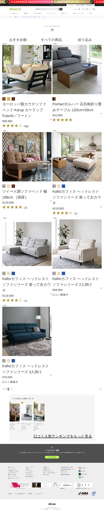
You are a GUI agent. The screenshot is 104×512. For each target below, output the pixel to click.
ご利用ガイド (46, 467)
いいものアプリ (29, 474)
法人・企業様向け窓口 (20, 493)
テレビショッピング (51, 13)
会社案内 (10, 493)
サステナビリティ (39, 493)
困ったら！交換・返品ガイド (49, 472)
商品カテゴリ (15, 13)
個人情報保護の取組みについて (68, 469)
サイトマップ (64, 472)
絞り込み (85, 40)
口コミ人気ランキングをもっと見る (62, 436)
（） (26, 125)
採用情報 (30, 493)
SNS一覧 (28, 469)
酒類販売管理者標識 (65, 474)
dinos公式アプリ (29, 472)
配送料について (46, 469)
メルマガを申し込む (52, 457)
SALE (90, 13)
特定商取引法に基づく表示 (67, 467)
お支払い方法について (48, 470)
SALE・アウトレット (30, 467)
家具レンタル (64, 13)
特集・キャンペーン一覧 (78, 13)
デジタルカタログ (12, 472)
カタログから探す (37, 13)
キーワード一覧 (29, 470)
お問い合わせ (46, 474)
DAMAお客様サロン (30, 476)
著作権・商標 (64, 470)
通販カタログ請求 (12, 474)
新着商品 (26, 13)
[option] (14, 417)
